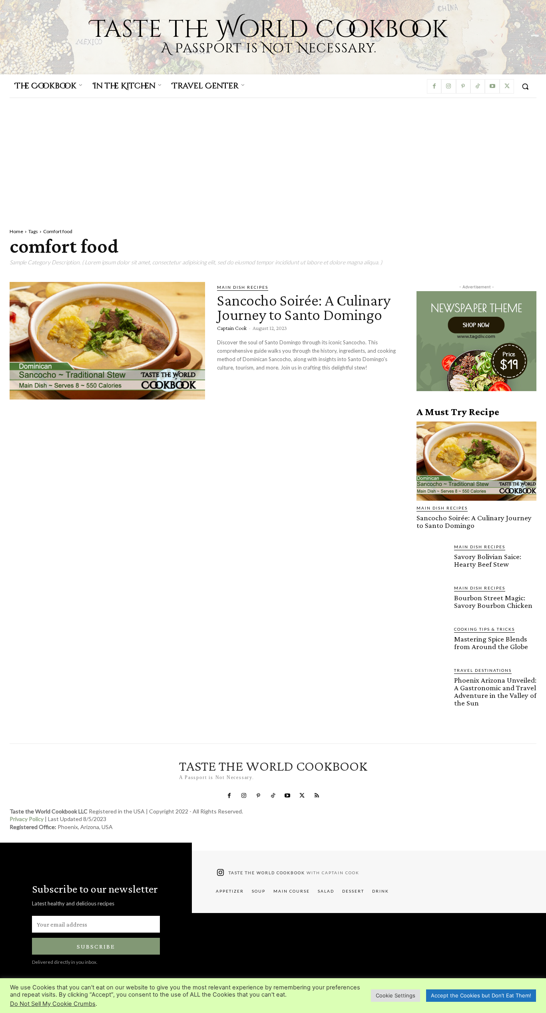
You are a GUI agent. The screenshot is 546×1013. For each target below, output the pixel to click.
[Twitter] (507, 86)
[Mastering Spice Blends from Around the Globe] (432, 641)
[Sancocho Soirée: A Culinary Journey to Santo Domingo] (107, 340)
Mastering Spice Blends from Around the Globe (491, 643)
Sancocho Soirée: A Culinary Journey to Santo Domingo (304, 307)
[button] (525, 86)
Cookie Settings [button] (395, 995)
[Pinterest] (463, 86)
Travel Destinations (483, 670)
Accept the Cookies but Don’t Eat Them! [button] (481, 995)
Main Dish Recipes (242, 287)
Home (16, 231)
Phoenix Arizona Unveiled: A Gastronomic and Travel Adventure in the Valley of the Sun (495, 691)
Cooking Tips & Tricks (484, 629)
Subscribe (96, 946)
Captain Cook (232, 328)
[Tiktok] (477, 86)
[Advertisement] (273, 158)
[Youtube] (492, 86)
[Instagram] (448, 86)
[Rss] (316, 796)
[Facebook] (434, 86)
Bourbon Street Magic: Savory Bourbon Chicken (493, 601)
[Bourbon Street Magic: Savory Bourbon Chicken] (432, 600)
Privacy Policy (27, 818)
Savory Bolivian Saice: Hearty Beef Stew (487, 560)
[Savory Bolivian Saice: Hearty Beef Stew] (432, 559)
